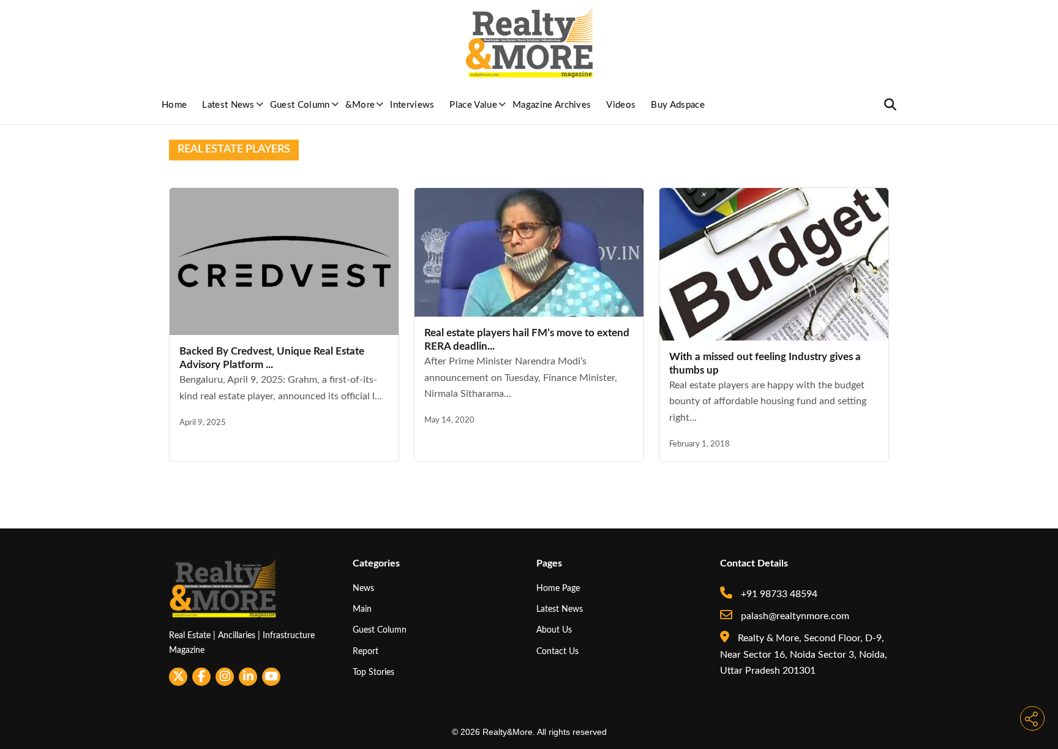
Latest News (228, 105)
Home (174, 105)
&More (360, 105)
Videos (621, 105)
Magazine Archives (551, 105)
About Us (554, 629)
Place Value (473, 105)
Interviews (412, 105)
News (363, 588)
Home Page (558, 588)
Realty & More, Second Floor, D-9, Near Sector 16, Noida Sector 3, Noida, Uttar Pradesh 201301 (803, 654)
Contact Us (557, 651)
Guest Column (300, 105)
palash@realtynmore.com (793, 616)
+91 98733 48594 (777, 594)
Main (362, 609)
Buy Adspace (678, 105)
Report (365, 651)
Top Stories (373, 672)
